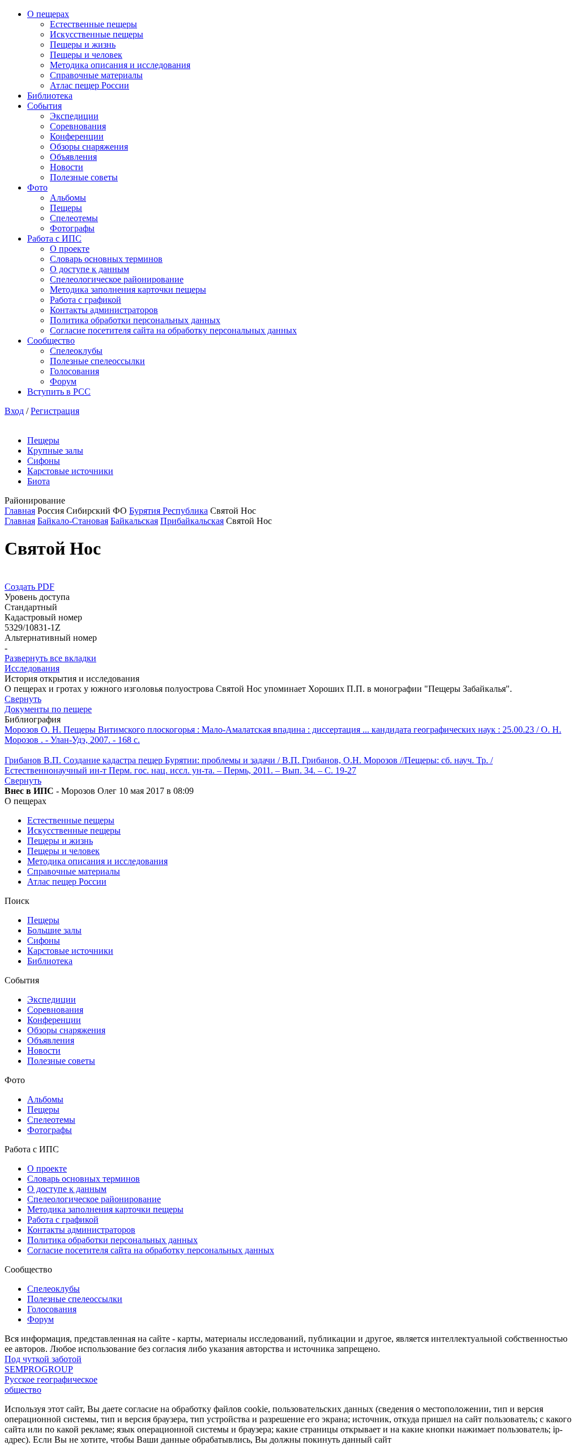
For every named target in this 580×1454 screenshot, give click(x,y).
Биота (38, 481)
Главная (20, 510)
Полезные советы (84, 177)
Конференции (77, 136)
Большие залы (54, 930)
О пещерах (48, 14)
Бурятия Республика (168, 510)
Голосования (74, 371)
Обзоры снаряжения (89, 146)
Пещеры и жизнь (83, 44)
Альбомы (68, 197)
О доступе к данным (89, 269)
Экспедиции (74, 116)
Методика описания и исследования (120, 65)
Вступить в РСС (59, 391)
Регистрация (55, 411)
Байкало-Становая (72, 521)
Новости (66, 167)
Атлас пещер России (89, 85)
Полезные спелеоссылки (97, 361)
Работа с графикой (85, 300)
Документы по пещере (48, 709)
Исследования (32, 668)
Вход (14, 411)
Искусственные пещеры (96, 34)
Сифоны (43, 461)
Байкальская (134, 521)
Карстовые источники (70, 471)
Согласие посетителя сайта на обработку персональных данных (173, 330)
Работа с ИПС (54, 238)
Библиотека (49, 95)
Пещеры (66, 208)
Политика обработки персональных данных (135, 320)
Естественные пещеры (93, 24)
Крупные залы (55, 450)
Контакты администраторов (104, 310)
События (44, 106)
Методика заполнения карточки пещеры (128, 289)
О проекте (69, 248)
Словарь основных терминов (106, 259)
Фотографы (72, 228)
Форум (63, 381)
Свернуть (23, 699)
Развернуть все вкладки (50, 658)
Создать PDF (29, 586)
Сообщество (51, 340)
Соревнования (78, 126)
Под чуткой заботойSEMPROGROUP (43, 1364)
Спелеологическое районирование (117, 279)
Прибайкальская (192, 521)
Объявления (73, 157)
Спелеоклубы (76, 351)
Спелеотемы (74, 218)
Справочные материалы (96, 75)
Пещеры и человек (86, 55)
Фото (37, 187)
